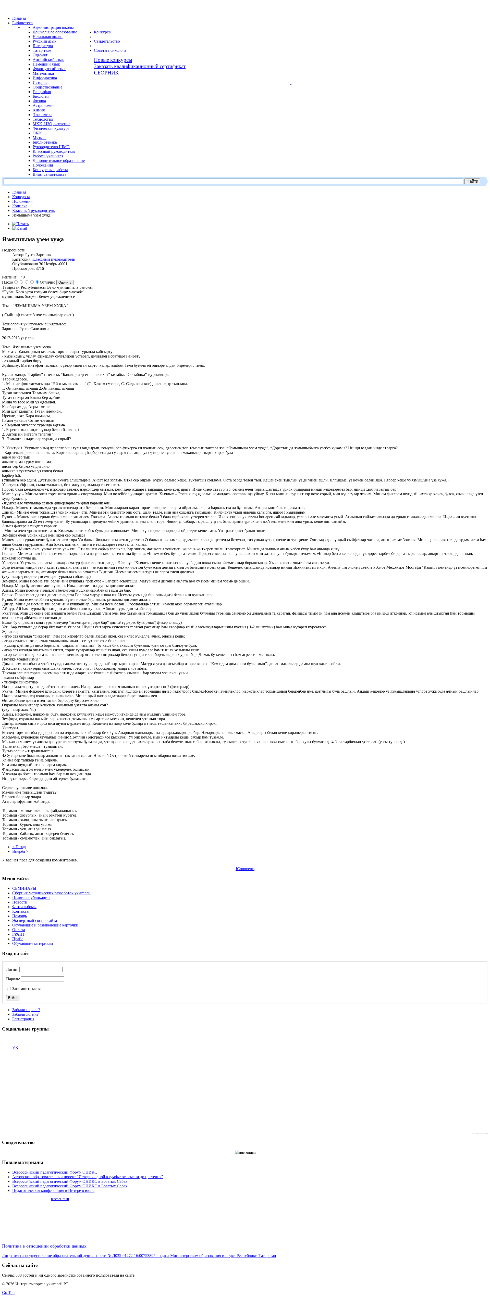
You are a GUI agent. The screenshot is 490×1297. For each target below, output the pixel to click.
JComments (245, 869)
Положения (22, 201)
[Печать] (20, 224)
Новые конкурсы (113, 60)
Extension (476, 1133)
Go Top (8, 1292)
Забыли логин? (25, 1014)
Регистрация (23, 1019)
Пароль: (13, 979)
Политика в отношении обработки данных (44, 1246)
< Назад (19, 847)
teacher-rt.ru (60, 1199)
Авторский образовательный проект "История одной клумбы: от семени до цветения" (87, 1177)
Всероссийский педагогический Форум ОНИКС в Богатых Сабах (69, 1181)
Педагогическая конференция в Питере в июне (53, 1190)
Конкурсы (21, 197)
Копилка (19, 206)
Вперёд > (20, 851)
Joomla (485, 1133)
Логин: (12, 969)
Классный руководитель (33, 210)
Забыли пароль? (26, 1010)
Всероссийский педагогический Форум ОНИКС (54, 1172)
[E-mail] (19, 228)
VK (15, 1047)
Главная (19, 192)
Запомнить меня (26, 988)
